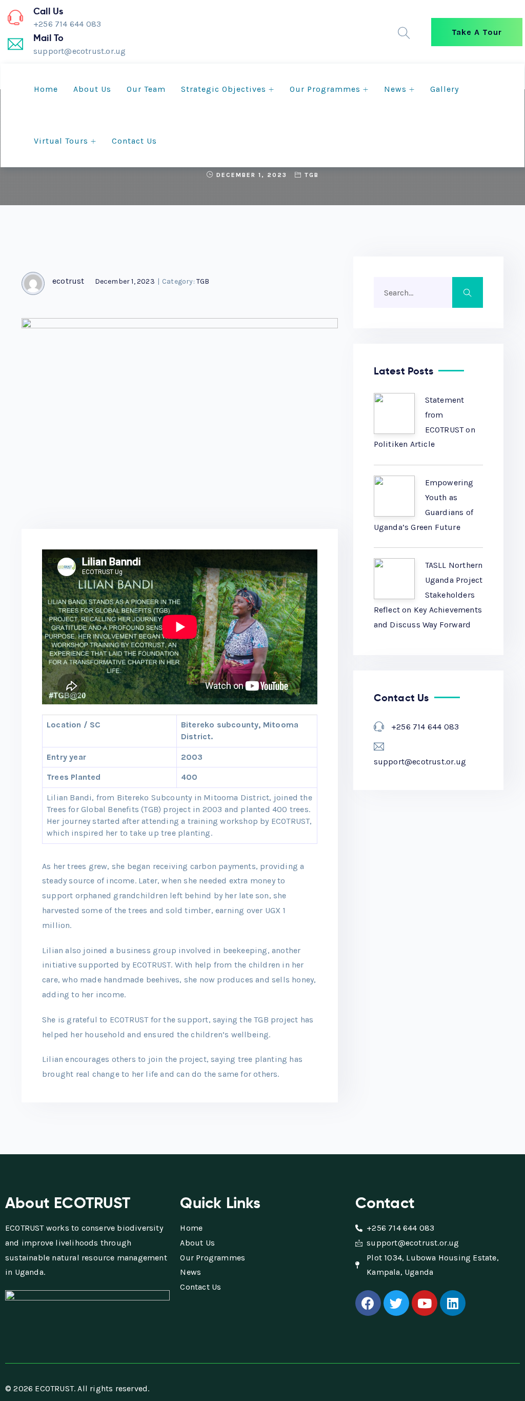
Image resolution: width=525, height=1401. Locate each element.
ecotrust (68, 281)
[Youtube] (424, 1303)
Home (46, 89)
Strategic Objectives (223, 89)
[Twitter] (396, 1303)
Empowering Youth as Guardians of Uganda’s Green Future (424, 504)
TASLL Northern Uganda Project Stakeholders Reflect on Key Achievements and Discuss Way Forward (428, 594)
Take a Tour (477, 32)
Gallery (444, 89)
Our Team (146, 89)
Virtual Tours (61, 141)
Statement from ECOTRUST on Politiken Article (424, 422)
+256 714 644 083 (425, 727)
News (395, 89)
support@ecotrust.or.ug (420, 761)
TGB (312, 175)
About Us (92, 89)
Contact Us (134, 141)
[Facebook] (368, 1303)
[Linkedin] (453, 1303)
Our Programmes (325, 89)
